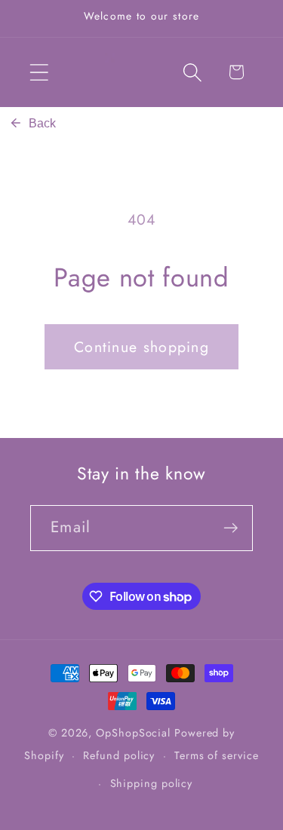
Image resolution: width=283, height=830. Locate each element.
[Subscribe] (230, 528)
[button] (38, 72)
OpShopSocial (133, 732)
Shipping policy (151, 783)
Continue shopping (141, 346)
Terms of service (216, 755)
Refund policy (119, 755)
